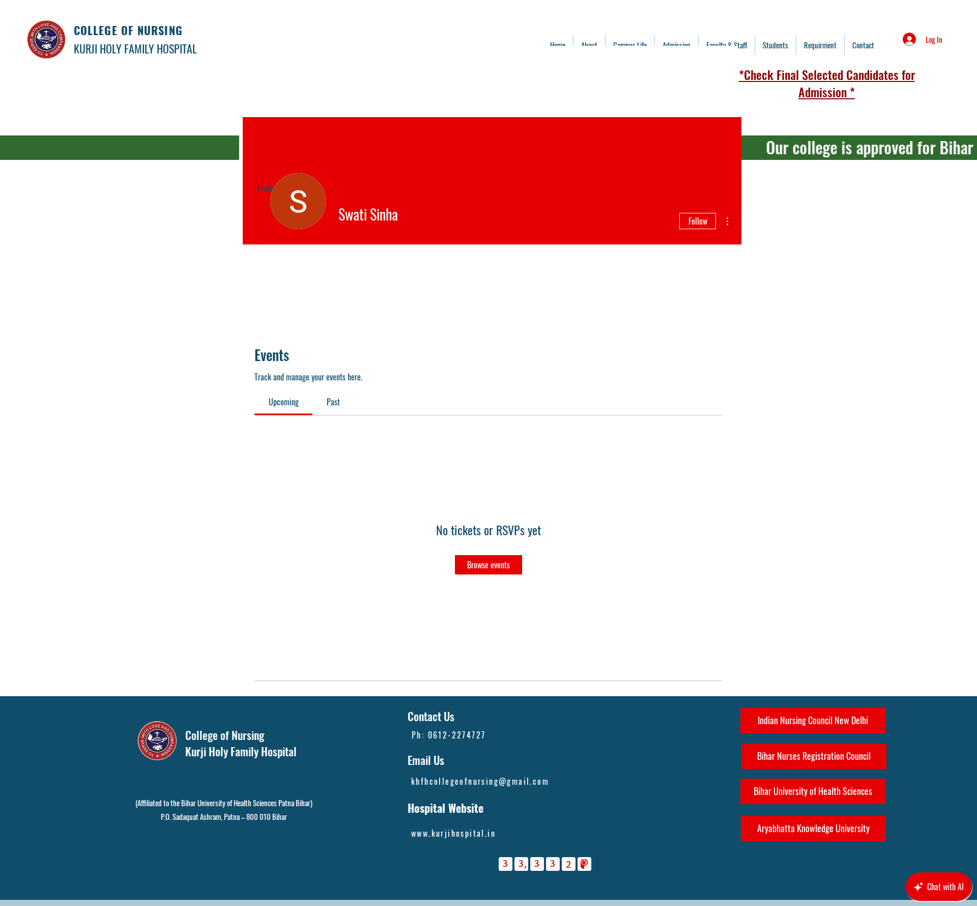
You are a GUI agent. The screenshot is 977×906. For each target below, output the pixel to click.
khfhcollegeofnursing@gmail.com (480, 781)
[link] (284, 402)
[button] (727, 45)
